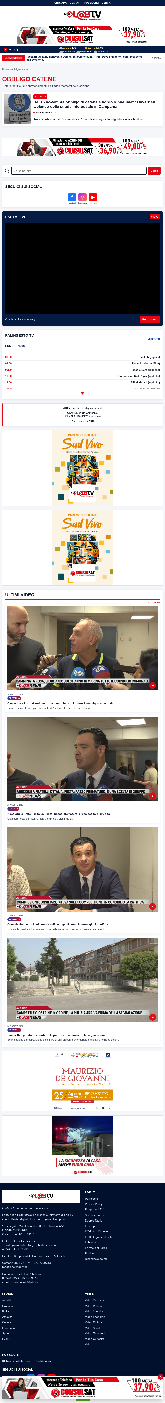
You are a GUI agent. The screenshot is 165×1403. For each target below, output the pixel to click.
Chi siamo (60, 2)
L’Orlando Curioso (96, 1231)
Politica (6, 1311)
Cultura (6, 1322)
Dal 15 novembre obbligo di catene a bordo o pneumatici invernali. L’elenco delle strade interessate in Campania (94, 104)
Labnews (90, 1242)
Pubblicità (91, 2)
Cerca (106, 2)
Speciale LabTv (95, 1215)
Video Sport (92, 1328)
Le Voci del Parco (96, 1247)
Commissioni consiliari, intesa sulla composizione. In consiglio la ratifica (57, 924)
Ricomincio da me (96, 1258)
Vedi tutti (154, 339)
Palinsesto (91, 1198)
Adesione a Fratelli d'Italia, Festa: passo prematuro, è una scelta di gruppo (58, 813)
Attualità (40, 96)
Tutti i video (153, 603)
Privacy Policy (93, 1204)
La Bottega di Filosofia (99, 1237)
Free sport (91, 1226)
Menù (11, 50)
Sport (5, 1333)
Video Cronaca (94, 1300)
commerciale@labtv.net (25, 1282)
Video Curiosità (94, 1338)
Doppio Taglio (93, 1220)
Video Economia (95, 1316)
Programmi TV (94, 1209)
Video (88, 1344)
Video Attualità (94, 1311)
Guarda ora (149, 319)
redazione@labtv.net (15, 1266)
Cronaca (7, 1306)
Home (5, 69)
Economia (8, 1328)
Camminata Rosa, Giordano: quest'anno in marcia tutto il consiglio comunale (60, 703)
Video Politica (93, 1306)
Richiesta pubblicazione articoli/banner (26, 1361)
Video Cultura (93, 1322)
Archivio (7, 1300)
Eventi (6, 1338)
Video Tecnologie (96, 1333)
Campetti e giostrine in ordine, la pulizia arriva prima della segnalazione (56, 1035)
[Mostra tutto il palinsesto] (82, 393)
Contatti (75, 2)
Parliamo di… (93, 1253)
